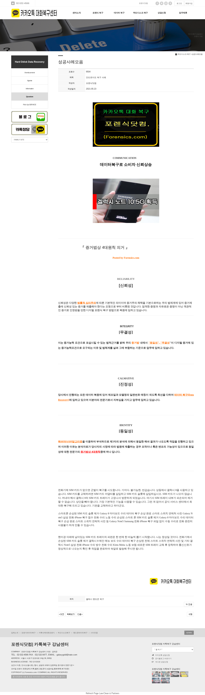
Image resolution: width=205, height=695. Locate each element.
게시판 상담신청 (161, 662)
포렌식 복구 (98, 13)
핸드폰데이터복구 (80, 633)
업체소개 (14, 633)
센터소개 (77, 13)
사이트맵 (94, 633)
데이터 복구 (119, 13)
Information (30, 89)
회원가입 (189, 3)
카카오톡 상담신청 (162, 655)
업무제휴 (183, 13)
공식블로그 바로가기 (163, 658)
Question (29, 97)
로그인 (179, 3)
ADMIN (189, 633)
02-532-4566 (22, 3)
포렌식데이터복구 (28, 633)
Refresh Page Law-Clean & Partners (102, 693)
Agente (29, 81)
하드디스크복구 (64, 633)
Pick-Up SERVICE (29, 105)
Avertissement (30, 73)
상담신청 (162, 13)
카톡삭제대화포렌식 (47, 633)
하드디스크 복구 (140, 13)
